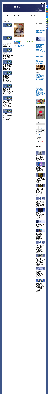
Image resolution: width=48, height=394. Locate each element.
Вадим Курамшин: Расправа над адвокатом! (40, 225)
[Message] (47, 19)
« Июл (40, 134)
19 (39, 130)
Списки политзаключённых (23, 15)
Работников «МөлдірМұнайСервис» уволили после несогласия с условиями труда (40, 157)
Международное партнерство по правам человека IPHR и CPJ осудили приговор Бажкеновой (40, 146)
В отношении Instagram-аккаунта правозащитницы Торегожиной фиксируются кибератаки (40, 215)
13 (40, 128)
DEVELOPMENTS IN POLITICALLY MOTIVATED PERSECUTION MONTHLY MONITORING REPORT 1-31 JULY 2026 (7, 31)
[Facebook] (47, 6)
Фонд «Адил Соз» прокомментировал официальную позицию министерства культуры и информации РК (40, 248)
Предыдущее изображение (19, 45)
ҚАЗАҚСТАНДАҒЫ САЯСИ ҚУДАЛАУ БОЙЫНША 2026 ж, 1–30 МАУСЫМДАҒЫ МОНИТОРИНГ (7, 67)
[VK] (47, 15)
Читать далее (38, 307)
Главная (8, 15)
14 (41, 128)
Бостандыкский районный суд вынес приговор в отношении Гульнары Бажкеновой (40, 236)
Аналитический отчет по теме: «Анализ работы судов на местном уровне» (40, 45)
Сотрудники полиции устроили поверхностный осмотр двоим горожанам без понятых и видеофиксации (40, 261)
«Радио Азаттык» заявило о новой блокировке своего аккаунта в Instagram (40, 179)
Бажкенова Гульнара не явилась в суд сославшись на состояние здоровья (39, 274)
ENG (34, 15)
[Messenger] (47, 17)
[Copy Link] (47, 26)
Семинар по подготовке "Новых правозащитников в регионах (40, 32)
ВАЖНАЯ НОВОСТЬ (39, 56)
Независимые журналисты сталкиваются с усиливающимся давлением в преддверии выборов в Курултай (40, 287)
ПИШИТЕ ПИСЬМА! (39, 63)
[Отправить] (47, 28)
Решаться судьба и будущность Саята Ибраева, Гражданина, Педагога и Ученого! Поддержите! (40, 82)
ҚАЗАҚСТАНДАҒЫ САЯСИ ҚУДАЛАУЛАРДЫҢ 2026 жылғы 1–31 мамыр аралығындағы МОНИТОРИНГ (7, 116)
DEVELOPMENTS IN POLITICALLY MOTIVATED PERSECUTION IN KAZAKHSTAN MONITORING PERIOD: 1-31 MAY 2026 (7, 104)
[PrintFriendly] (47, 23)
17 (36, 130)
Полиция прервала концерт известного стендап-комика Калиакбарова (40, 168)
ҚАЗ (31, 15)
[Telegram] (47, 13)
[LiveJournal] (47, 21)
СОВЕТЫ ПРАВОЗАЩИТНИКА (39, 61)
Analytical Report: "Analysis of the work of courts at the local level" (40, 51)
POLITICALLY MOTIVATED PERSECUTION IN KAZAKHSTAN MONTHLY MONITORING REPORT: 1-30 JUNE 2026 (7, 79)
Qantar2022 (38, 15)
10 (36, 128)
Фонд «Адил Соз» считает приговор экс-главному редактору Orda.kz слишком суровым (40, 203)
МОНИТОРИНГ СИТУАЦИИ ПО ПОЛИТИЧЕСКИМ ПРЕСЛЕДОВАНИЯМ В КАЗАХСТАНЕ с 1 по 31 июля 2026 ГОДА (7, 55)
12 (39, 128)
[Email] (47, 24)
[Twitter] (47, 8)
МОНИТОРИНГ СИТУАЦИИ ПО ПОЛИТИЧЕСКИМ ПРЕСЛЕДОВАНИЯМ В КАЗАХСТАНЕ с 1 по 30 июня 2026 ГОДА (7, 91)
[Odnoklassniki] (47, 11)
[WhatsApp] (47, 9)
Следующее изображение (19, 46)
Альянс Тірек (13, 15)
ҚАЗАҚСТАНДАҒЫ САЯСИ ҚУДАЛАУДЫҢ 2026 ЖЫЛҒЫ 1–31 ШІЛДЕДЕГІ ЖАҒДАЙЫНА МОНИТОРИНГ (7, 43)
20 (40, 130)
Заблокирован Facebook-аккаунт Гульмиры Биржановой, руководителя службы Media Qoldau (40, 191)
